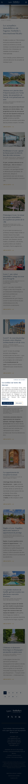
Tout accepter (8, 403)
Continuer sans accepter (19, 379)
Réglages (19, 403)
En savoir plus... (5, 398)
